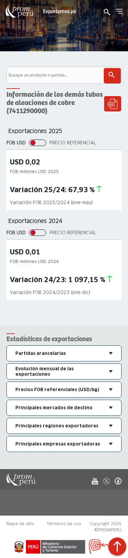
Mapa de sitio (20, 523)
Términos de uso (64, 523)
